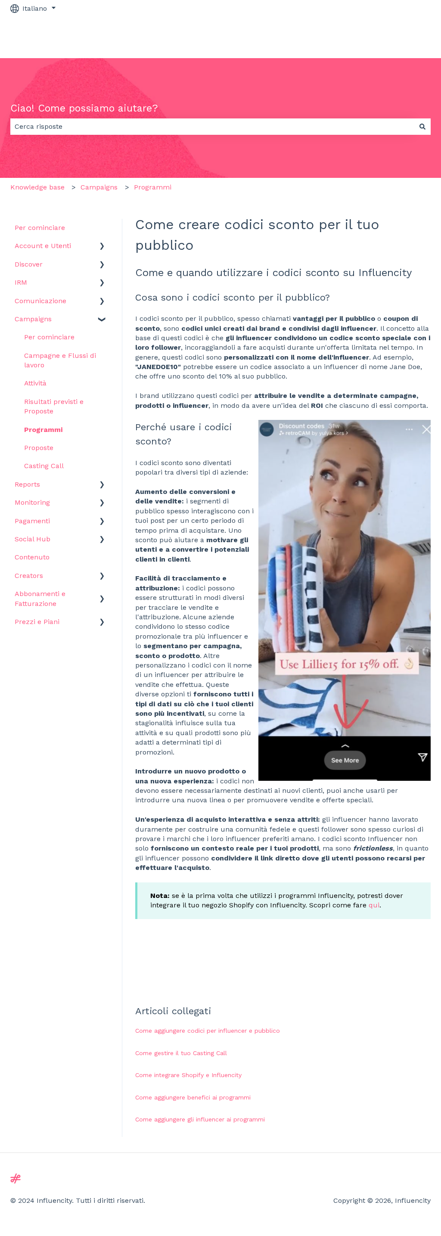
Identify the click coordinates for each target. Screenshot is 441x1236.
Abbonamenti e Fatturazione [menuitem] (40, 598)
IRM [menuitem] (21, 282)
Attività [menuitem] (35, 383)
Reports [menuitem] (27, 484)
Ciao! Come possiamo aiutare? (84, 108)
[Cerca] (422, 126)
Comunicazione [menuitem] (40, 301)
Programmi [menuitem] (43, 429)
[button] (102, 246)
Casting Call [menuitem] (44, 466)
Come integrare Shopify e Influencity (188, 1074)
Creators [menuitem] (29, 575)
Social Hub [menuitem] (32, 539)
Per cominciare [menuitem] (40, 228)
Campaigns (99, 187)
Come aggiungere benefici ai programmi (193, 1097)
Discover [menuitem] (29, 264)
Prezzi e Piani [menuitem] (37, 622)
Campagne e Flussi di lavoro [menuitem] (60, 360)
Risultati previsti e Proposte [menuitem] (54, 406)
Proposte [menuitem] (38, 448)
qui (374, 905)
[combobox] (212, 126)
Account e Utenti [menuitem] (43, 246)
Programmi (152, 187)
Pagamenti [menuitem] (32, 521)
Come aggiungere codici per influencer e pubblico (207, 1030)
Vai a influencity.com (387, 37)
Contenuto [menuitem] (32, 557)
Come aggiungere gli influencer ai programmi (200, 1119)
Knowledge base (37, 187)
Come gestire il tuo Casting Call (181, 1053)
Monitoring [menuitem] (32, 502)
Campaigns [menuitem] (33, 319)
